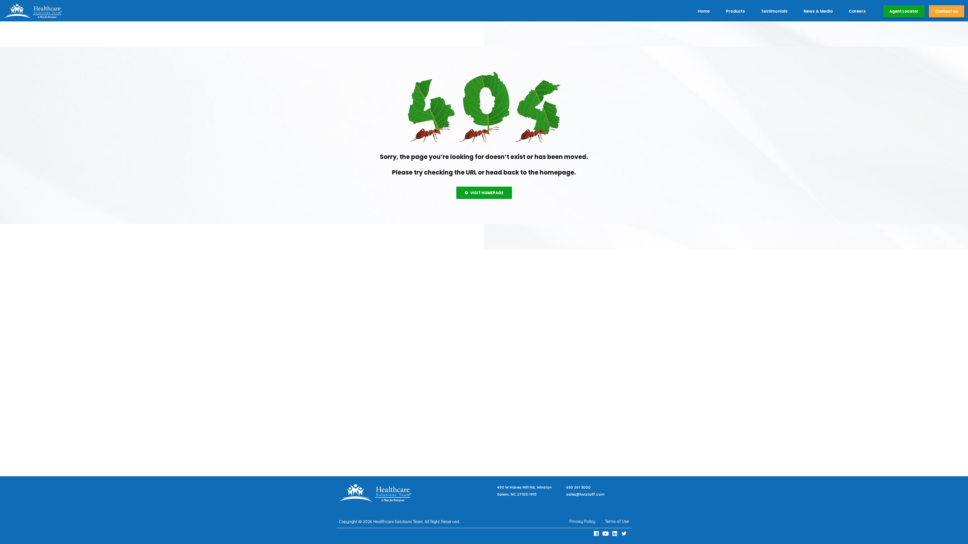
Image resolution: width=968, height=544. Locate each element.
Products (735, 11)
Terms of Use (617, 521)
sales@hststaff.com (585, 494)
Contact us (946, 11)
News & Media (818, 11)
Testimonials (774, 11)
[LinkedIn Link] (615, 533)
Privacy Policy (582, 521)
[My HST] (33, 11)
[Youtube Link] (606, 533)
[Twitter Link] (624, 533)
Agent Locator (903, 11)
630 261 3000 (578, 487)
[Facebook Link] (597, 533)
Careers (857, 11)
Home (704, 11)
